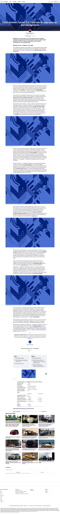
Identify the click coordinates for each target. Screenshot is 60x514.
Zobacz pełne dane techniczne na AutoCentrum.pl (23, 408)
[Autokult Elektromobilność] (6, 1)
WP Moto (46, 492)
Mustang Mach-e (39, 89)
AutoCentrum (47, 491)
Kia (0, 494)
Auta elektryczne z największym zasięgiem (20, 491)
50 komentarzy (28, 35)
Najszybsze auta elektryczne (18, 490)
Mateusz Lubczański (29, 33)
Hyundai (1, 493)
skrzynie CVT (34, 215)
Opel (1, 496)
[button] (52, 1)
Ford (1, 492)
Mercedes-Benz (2, 495)
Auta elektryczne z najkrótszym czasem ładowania (21, 493)
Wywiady (19, 1)
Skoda (1, 497)
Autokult (46, 490)
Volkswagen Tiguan (37, 325)
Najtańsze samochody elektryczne (19, 492)
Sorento (16, 114)
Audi (1, 490)
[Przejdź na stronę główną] (1, 2)
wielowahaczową (24, 264)
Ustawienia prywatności (46, 505)
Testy (10, 1)
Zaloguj (56, 1)
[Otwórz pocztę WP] (49, 1)
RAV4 (23, 89)
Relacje (23, 1)
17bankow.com (32, 490)
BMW (1, 491)
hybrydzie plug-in (28, 164)
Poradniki (14, 1)
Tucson (36, 48)
